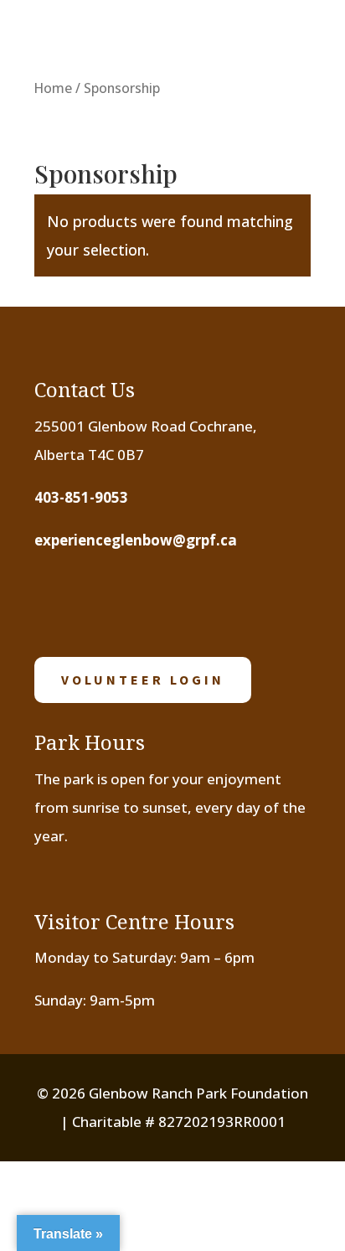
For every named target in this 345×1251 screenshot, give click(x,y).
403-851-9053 (81, 497)
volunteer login (142, 679)
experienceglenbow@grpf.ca (135, 540)
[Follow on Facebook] (57, 602)
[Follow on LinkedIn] (212, 602)
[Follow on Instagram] (108, 602)
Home (53, 88)
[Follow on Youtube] (160, 602)
